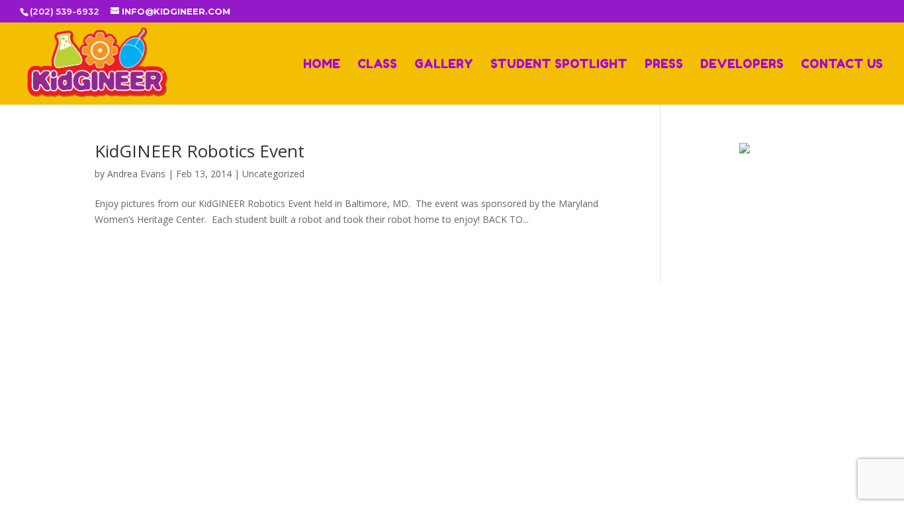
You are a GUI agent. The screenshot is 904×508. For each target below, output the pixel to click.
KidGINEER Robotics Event (199, 151)
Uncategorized (273, 173)
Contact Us (842, 65)
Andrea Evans (136, 173)
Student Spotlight (558, 65)
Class (377, 65)
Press (664, 65)
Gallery (443, 65)
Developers (742, 65)
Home (321, 65)
